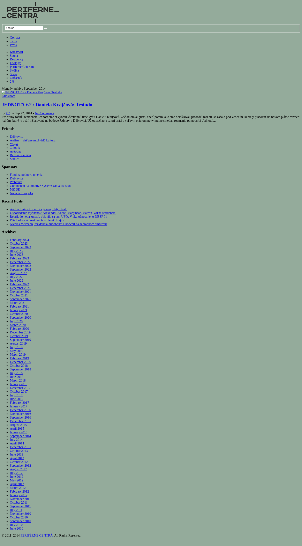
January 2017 (18, 406)
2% (12, 81)
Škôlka (14, 70)
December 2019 (20, 332)
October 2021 (19, 295)
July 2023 (16, 251)
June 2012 (16, 476)
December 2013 (20, 447)
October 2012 (19, 462)
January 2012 (18, 495)
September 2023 (20, 247)
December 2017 (20, 388)
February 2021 (19, 306)
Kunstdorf (16, 52)
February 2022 (19, 284)
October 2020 (19, 314)
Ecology (15, 63)
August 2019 (18, 343)
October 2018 (19, 365)
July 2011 (16, 510)
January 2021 (18, 310)
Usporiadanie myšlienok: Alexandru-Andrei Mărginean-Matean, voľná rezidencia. (63, 213)
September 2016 (20, 417)
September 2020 (20, 317)
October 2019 (19, 336)
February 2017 (19, 402)
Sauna (14, 55)
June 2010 (16, 528)
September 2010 (20, 521)
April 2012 (17, 484)
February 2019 (19, 358)
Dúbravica (16, 136)
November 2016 (20, 413)
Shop (13, 74)
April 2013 (17, 458)
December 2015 (20, 421)
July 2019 (16, 347)
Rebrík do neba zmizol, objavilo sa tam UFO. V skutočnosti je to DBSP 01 (58, 216)
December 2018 (20, 362)
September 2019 (20, 339)
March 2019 (18, 354)
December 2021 (20, 288)
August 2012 (18, 469)
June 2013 (16, 454)
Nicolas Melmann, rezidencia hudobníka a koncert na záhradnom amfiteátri (58, 224)
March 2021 (18, 302)
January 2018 (18, 384)
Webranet (16, 182)
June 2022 (16, 280)
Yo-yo (14, 144)
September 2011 (20, 506)
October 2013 (19, 450)
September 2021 (20, 299)
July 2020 (16, 321)
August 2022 (18, 273)
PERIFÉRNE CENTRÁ (37, 535)
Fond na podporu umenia (26, 174)
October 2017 (19, 391)
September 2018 (20, 369)
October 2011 (19, 502)
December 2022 (20, 262)
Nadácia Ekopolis (21, 193)
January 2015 (18, 432)
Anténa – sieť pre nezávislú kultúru (32, 140)
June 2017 (16, 399)
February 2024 (19, 240)
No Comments (44, 113)
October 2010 (19, 517)
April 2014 (17, 443)
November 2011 (20, 499)
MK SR (15, 189)
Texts (13, 41)
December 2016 (20, 410)
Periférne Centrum (22, 66)
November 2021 (20, 291)
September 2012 (20, 465)
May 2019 (16, 351)
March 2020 (18, 325)
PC (8, 113)
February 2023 (19, 258)
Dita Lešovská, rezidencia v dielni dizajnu (37, 220)
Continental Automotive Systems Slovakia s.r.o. (40, 185)
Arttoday (15, 151)
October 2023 (19, 243)
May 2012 (16, 480)
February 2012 (19, 491)
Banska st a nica (20, 155)
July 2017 (16, 395)
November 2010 (20, 513)
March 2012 (18, 487)
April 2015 (17, 428)
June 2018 (16, 376)
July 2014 (16, 439)
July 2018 (16, 373)
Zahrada (15, 147)
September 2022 (20, 269)
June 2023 (16, 254)
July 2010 (16, 524)
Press (13, 45)
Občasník (16, 78)
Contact (15, 37)
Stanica (14, 159)
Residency (16, 59)
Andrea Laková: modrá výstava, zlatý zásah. (38, 209)
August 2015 (18, 425)
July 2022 (16, 277)
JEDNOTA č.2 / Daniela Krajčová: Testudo (47, 104)
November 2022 (20, 265)
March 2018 (18, 380)
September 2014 (20, 436)
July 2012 (16, 473)
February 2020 (19, 328)
